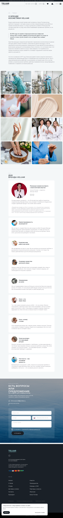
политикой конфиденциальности (31, 429)
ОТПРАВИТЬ (17, 433)
